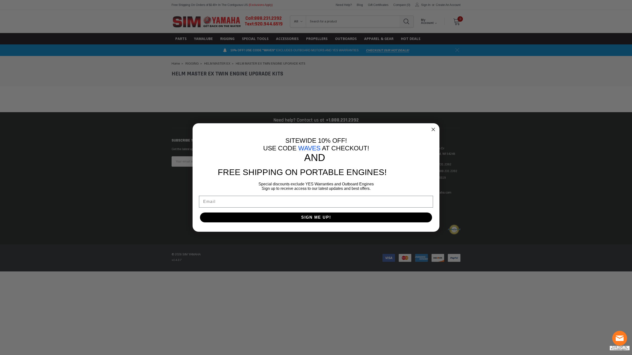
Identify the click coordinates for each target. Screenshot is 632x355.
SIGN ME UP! (316, 217)
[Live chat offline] (621, 340)
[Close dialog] (433, 129)
